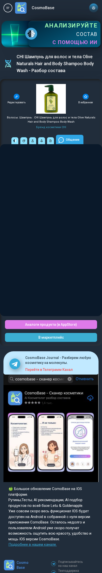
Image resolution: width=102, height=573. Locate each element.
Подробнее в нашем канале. (32, 544)
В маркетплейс (51, 337)
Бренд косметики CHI (51, 127)
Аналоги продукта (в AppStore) (51, 325)
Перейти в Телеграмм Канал (49, 370)
